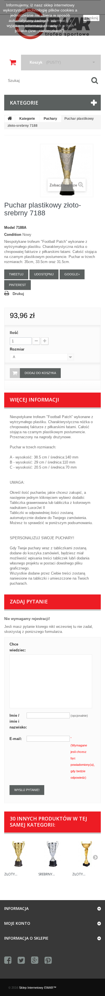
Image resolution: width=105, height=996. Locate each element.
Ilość (14, 333)
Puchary (50, 119)
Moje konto (17, 923)
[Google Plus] (34, 960)
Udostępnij (44, 274)
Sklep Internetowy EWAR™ (37, 987)
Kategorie (27, 119)
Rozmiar (17, 349)
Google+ (72, 274)
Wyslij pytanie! (26, 790)
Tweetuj (16, 274)
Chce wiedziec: (18, 647)
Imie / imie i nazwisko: (18, 721)
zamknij (91, 18)
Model (9, 227)
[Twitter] (21, 960)
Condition (12, 234)
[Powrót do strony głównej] (9, 119)
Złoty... (10, 874)
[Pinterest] (48, 960)
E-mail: (16, 739)
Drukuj (18, 294)
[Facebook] (7, 960)
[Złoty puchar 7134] (86, 854)
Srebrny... (46, 874)
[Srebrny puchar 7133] (52, 854)
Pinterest (17, 285)
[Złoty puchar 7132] (18, 854)
